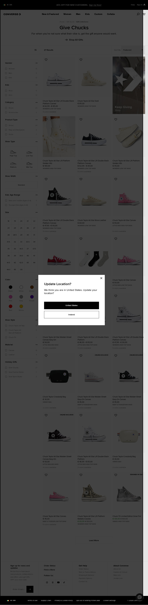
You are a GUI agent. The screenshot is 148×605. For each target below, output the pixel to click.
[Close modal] (102, 278)
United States (71, 305)
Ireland (71, 314)
